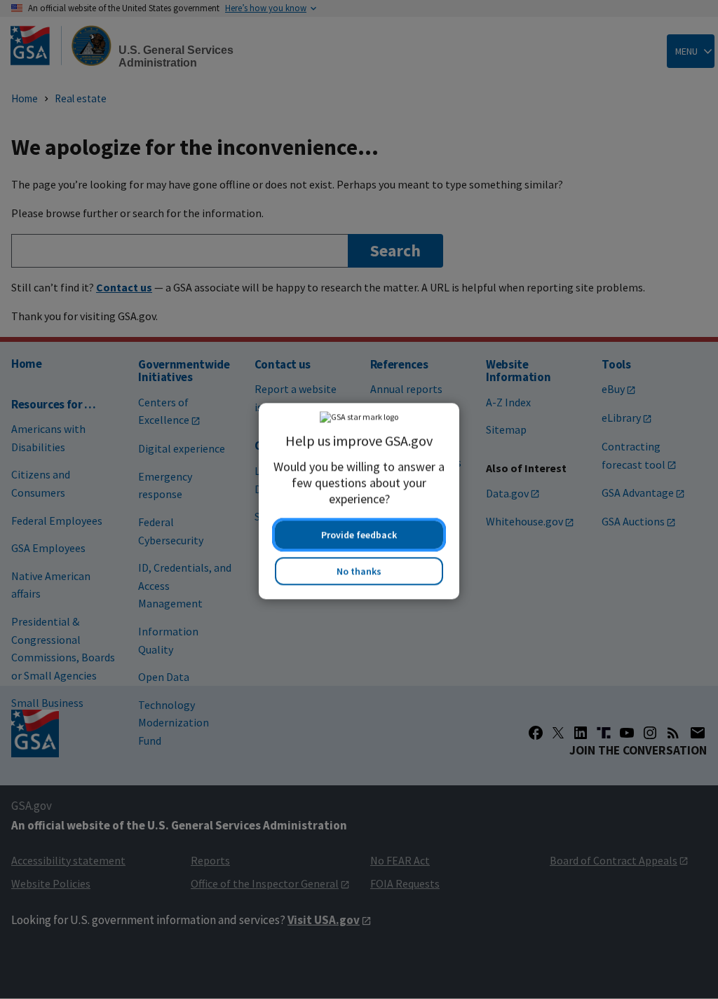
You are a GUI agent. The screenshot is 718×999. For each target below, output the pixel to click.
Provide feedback (359, 533)
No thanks (359, 569)
